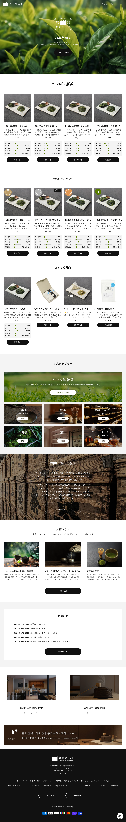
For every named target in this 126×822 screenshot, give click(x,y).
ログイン (50, 795)
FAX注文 (105, 781)
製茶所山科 (61, 807)
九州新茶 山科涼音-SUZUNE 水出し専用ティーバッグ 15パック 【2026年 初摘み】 (108, 309)
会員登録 (77, 795)
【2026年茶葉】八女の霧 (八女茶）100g (78, 126)
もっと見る (63, 509)
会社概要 (114, 786)
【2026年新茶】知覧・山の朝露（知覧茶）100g (48, 126)
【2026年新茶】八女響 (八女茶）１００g (108, 126)
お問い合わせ (85, 786)
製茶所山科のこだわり (39, 781)
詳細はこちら (63, 52)
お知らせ (84, 781)
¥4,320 (48, 320)
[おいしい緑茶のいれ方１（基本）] (21, 554)
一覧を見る (63, 591)
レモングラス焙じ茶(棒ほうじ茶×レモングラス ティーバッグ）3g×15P (78, 309)
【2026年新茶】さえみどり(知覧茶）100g (18, 126)
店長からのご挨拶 (71, 781)
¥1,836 (108, 320)
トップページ (22, 781)
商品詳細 (17, 160)
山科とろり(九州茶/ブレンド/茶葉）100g (48, 220)
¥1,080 (78, 138)
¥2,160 (108, 138)
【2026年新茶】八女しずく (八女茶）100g (78, 220)
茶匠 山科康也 (56, 781)
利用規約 (35, 786)
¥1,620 (48, 138)
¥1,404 (78, 320)
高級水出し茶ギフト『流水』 (48, 309)
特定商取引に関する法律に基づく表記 (59, 786)
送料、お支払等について (17, 786)
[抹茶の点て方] (104, 554)
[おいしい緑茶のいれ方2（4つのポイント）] (63, 554)
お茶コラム (95, 781)
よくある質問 (101, 786)
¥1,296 (18, 138)
